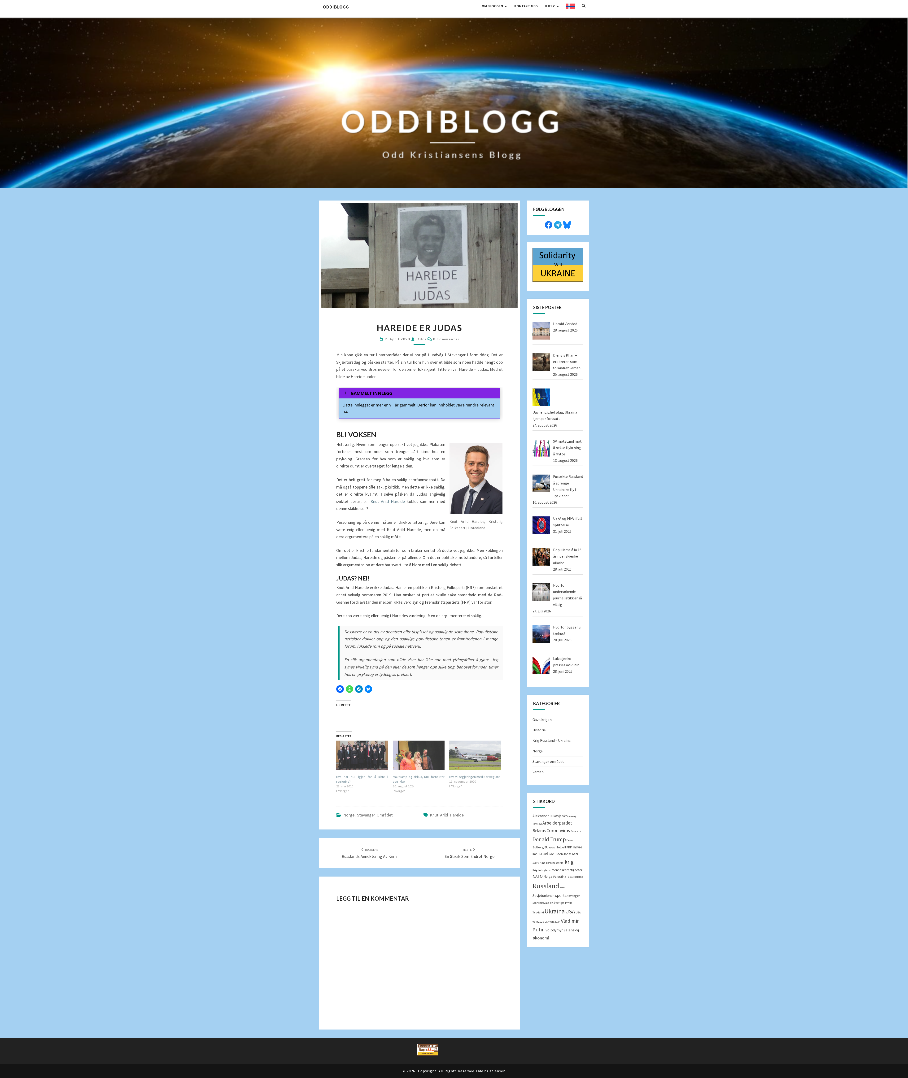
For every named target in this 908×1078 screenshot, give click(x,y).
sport (560, 895)
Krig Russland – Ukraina (552, 740)
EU (546, 847)
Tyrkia (568, 902)
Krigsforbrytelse (542, 870)
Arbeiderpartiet (557, 823)
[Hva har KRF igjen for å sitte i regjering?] (362, 755)
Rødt (562, 887)
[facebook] (548, 224)
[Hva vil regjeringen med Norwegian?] (475, 755)
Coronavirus (558, 830)
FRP (569, 847)
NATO (538, 876)
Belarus (539, 830)
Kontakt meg (526, 6)
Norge (348, 815)
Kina (543, 862)
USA (570, 911)
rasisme (578, 876)
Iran (535, 854)
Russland (546, 886)
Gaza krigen (542, 719)
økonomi (541, 938)
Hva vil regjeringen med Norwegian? (474, 777)
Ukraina (555, 911)
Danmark (576, 831)
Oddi (421, 339)
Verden (538, 771)
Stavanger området (375, 815)
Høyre (577, 847)
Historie (539, 730)
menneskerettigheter (567, 870)
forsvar (552, 847)
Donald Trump (549, 839)
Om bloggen (492, 6)
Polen (570, 876)
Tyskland (538, 912)
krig (569, 861)
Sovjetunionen (543, 895)
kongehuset (552, 862)
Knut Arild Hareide (388, 501)
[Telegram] (558, 224)
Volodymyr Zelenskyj (562, 930)
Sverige (559, 903)
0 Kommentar (446, 339)
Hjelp (550, 6)
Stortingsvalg (541, 902)
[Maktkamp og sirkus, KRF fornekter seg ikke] (419, 755)
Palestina (559, 876)
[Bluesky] (567, 224)
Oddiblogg (336, 7)
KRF (561, 862)
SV (551, 902)
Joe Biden (556, 854)
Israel (543, 853)
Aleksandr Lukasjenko (550, 815)
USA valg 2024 (552, 921)
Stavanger (572, 896)
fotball (561, 847)
